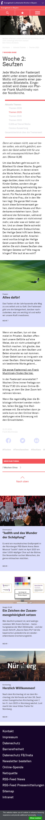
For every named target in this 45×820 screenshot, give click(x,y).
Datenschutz (11, 743)
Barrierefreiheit (13, 749)
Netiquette (10, 773)
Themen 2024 (15, 116)
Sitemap (8, 791)
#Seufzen (36, 449)
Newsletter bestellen (16, 761)
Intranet (8, 797)
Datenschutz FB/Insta (17, 755)
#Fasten (6, 449)
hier (21, 405)
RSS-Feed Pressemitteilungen (23, 785)
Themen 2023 (15, 120)
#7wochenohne (21, 449)
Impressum (10, 737)
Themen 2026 (15, 108)
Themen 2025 (15, 112)
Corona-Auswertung (18, 128)
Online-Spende (12, 767)
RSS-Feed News (13, 779)
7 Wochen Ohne (10, 467)
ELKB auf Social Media (19, 124)
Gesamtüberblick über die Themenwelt (23, 132)
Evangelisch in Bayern (9, 8)
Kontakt (8, 731)
